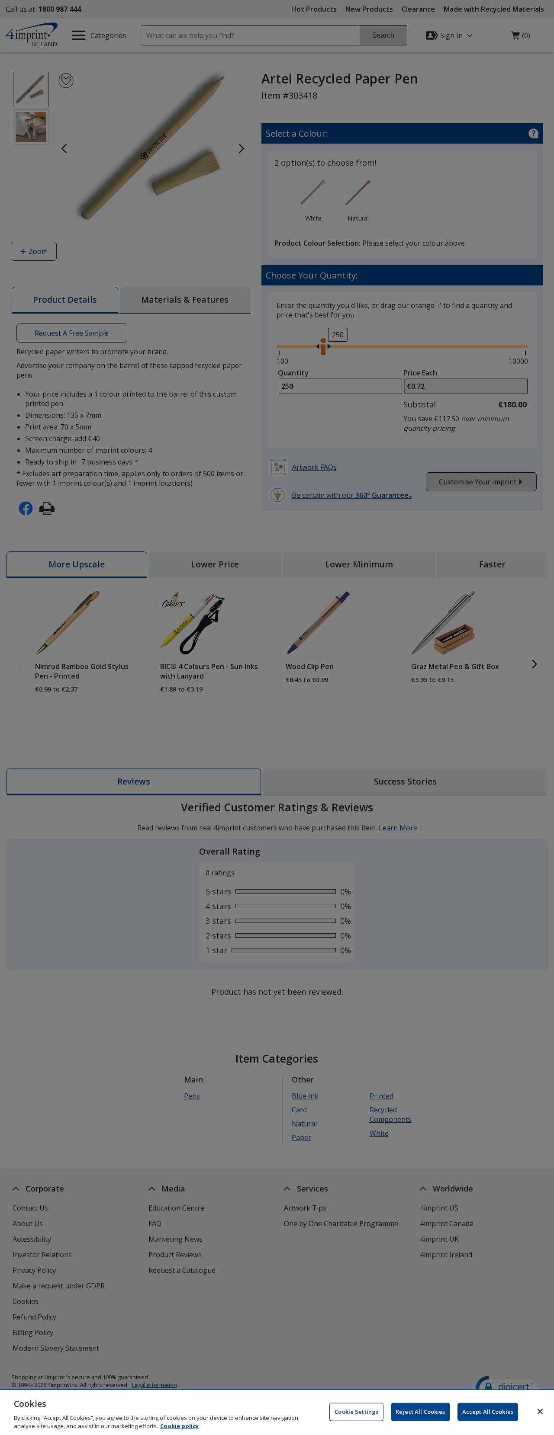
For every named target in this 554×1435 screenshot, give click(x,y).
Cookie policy (179, 1426)
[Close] (540, 1411)
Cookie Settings (356, 1412)
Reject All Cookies (420, 1412)
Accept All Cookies (487, 1412)
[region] (277, 1412)
